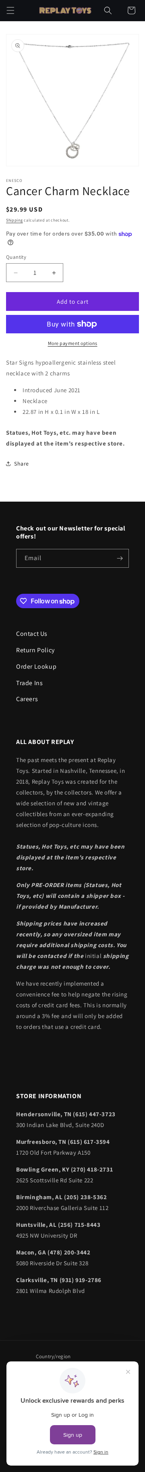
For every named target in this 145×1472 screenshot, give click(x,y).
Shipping (14, 220)
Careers (27, 699)
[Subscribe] (119, 558)
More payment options (72, 343)
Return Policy (35, 650)
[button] (10, 10)
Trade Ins (29, 683)
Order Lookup (36, 666)
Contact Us (32, 633)
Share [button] (21, 463)
